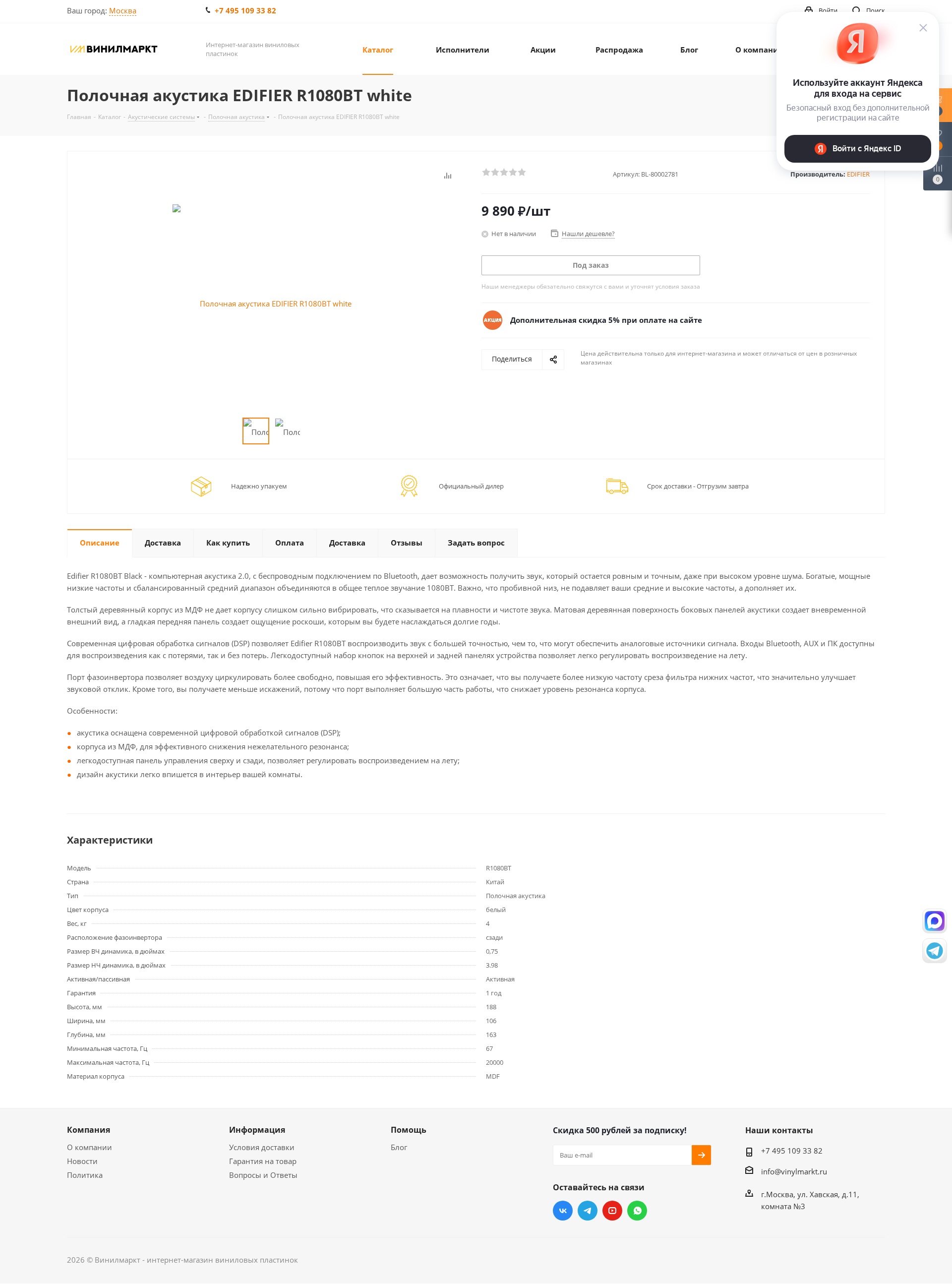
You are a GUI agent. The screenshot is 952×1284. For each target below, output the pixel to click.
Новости (82, 1161)
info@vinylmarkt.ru (794, 1171)
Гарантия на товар (263, 1161)
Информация (257, 1129)
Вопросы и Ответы (263, 1175)
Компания (88, 1129)
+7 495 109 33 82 (245, 10)
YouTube (612, 1211)
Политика (85, 1175)
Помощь (408, 1129)
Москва (122, 10)
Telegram (587, 1211)
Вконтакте (563, 1211)
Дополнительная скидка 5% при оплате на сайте (606, 320)
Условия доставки (262, 1147)
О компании (89, 1147)
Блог (399, 1147)
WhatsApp (637, 1211)
